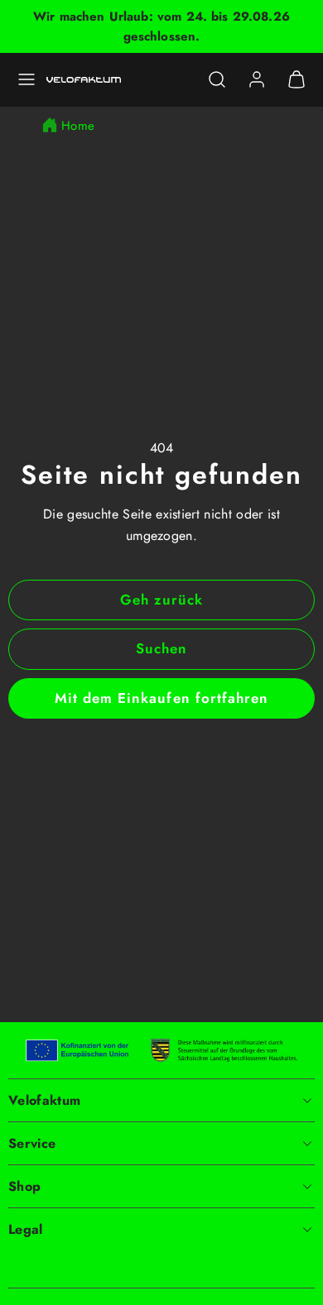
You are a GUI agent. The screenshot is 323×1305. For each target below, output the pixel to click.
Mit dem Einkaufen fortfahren (161, 698)
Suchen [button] (161, 648)
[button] (26, 79)
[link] (257, 79)
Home (77, 126)
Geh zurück (161, 599)
